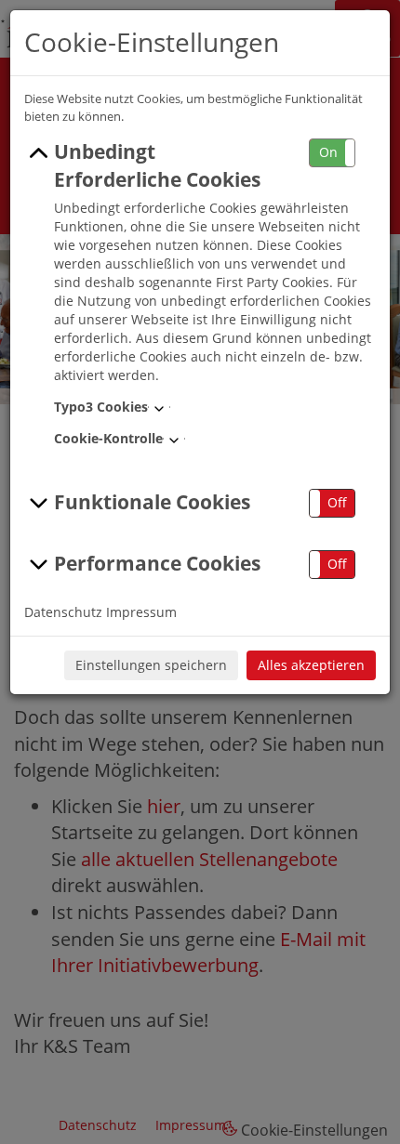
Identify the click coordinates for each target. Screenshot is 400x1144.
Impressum (141, 612)
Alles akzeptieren (311, 665)
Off (337, 502)
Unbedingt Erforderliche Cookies (157, 165)
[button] (332, 152)
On (328, 152)
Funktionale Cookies (152, 502)
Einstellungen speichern (151, 665)
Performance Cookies (157, 563)
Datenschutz (63, 612)
